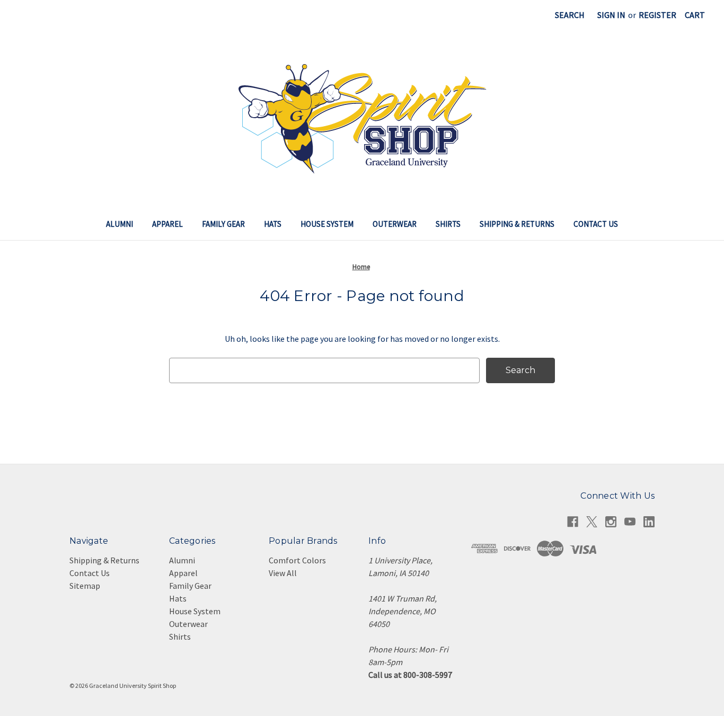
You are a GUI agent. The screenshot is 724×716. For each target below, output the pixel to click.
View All (283, 573)
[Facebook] (572, 521)
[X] (591, 521)
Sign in (611, 15)
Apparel (167, 224)
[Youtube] (629, 521)
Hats (272, 224)
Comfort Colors (297, 560)
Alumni (119, 224)
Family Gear (223, 224)
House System (327, 224)
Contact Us (595, 224)
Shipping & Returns (517, 224)
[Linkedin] (649, 521)
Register (657, 15)
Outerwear (395, 224)
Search (570, 15)
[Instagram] (610, 521)
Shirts (448, 224)
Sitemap (84, 585)
